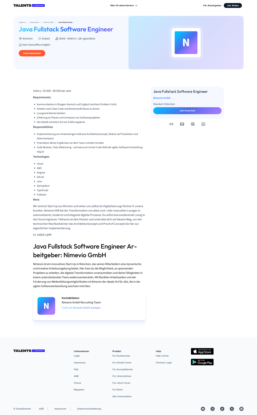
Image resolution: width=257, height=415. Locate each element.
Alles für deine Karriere (122, 5)
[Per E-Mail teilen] (182, 124)
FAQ (76, 369)
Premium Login (164, 362)
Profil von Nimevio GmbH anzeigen (81, 308)
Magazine (79, 389)
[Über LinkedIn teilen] (193, 124)
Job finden (233, 5)
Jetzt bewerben (32, 53)
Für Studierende (121, 355)
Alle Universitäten (122, 396)
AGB (76, 376)
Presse (77, 382)
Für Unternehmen (121, 376)
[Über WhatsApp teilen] (203, 124)
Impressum (80, 362)
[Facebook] (203, 409)
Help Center (162, 355)
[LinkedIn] (241, 409)
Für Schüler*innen (121, 362)
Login (77, 355)
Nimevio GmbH (161, 98)
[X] (232, 409)
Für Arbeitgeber (212, 5)
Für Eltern (117, 389)
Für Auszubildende (122, 369)
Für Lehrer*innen (121, 382)
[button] (171, 124)
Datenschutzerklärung (89, 408)
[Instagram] (212, 409)
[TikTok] (222, 409)
